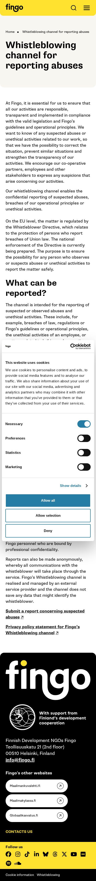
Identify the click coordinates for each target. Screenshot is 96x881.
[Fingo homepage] (14, 8)
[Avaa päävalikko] (86, 8)
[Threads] (55, 854)
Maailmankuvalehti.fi (25, 786)
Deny (48, 531)
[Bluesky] (45, 854)
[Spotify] (8, 863)
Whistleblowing (48, 875)
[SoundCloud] (18, 863)
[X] (64, 854)
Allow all (48, 500)
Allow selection (48, 515)
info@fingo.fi (20, 760)
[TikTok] (27, 854)
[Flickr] (83, 854)
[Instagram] (18, 854)
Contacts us (19, 831)
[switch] (84, 438)
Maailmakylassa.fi (23, 800)
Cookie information (20, 875)
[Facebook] (8, 854)
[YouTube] (73, 854)
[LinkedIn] (36, 854)
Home (10, 32)
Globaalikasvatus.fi (24, 815)
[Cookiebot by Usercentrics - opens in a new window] (70, 346)
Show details (70, 486)
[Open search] (74, 8)
